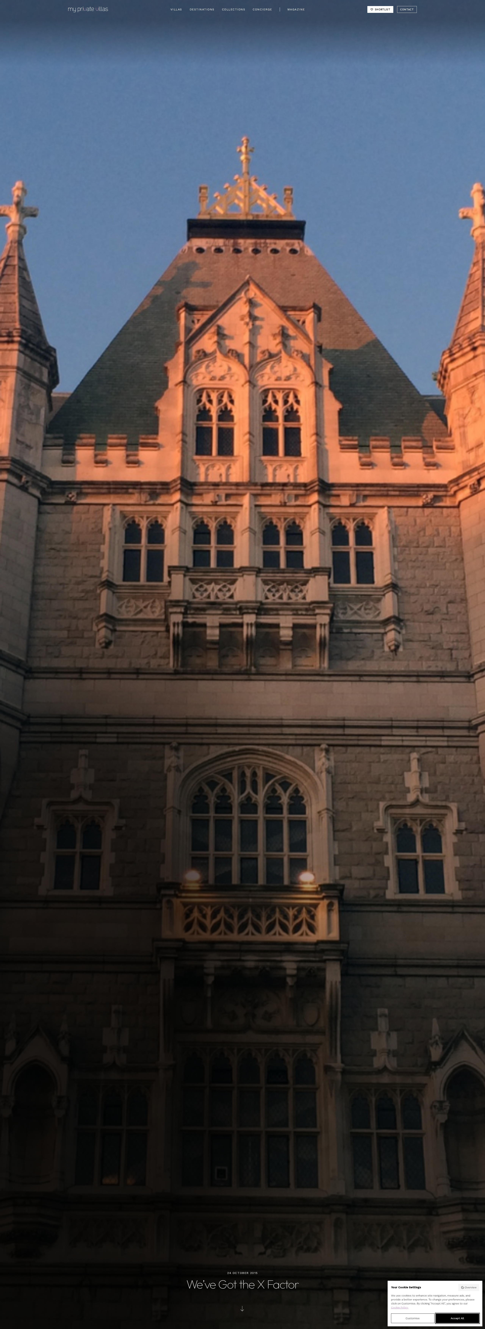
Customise (413, 1318)
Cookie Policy (399, 1307)
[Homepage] (88, 9)
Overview (470, 1287)
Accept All (457, 1318)
